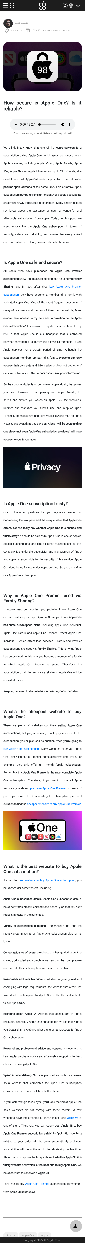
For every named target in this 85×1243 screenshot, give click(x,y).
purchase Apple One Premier (48, 789)
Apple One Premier (37, 1184)
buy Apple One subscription (21, 749)
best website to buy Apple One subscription (47, 880)
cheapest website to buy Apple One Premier (53, 804)
